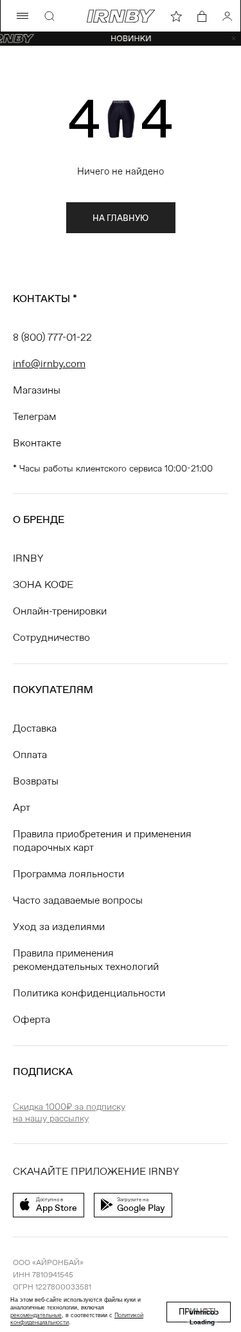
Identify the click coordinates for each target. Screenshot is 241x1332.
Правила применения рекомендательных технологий (86, 959)
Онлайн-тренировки (60, 611)
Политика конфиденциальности (89, 993)
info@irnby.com (49, 363)
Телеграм (34, 416)
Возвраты (35, 781)
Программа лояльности (68, 873)
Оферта (31, 1019)
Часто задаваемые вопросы (78, 900)
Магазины (36, 390)
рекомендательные (36, 1315)
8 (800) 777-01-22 (52, 337)
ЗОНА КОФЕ (43, 584)
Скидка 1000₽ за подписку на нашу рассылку (69, 1112)
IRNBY (28, 558)
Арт (21, 807)
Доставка (35, 728)
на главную (120, 218)
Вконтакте (37, 443)
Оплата (30, 754)
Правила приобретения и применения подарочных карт (102, 840)
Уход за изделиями (59, 926)
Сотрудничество (51, 637)
